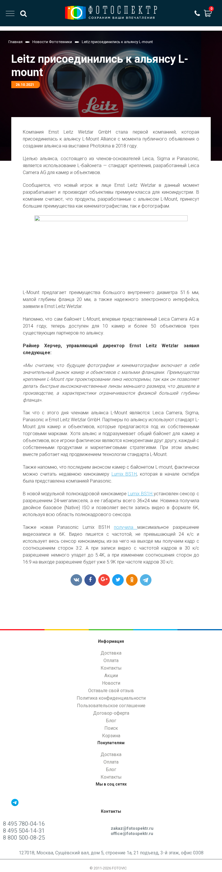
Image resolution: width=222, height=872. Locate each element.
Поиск (111, 728)
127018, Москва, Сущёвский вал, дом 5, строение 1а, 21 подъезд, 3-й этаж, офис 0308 (111, 853)
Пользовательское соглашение (111, 705)
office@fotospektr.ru (132, 833)
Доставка (111, 653)
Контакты (111, 668)
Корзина (111, 735)
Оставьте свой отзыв (111, 690)
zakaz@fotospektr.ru (132, 828)
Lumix (134, 493)
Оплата (111, 660)
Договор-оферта (111, 713)
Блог (111, 720)
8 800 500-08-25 (24, 837)
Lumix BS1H (124, 474)
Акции (111, 675)
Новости (111, 683)
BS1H (147, 493)
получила (123, 527)
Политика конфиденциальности (111, 698)
